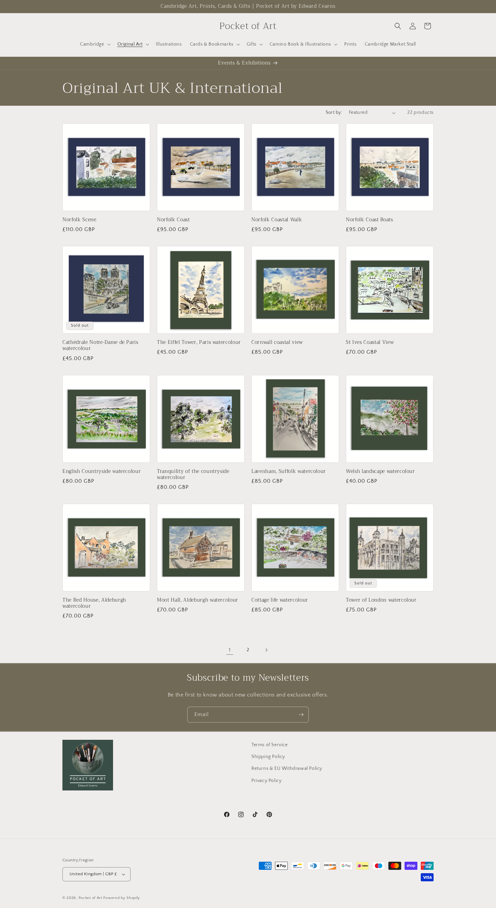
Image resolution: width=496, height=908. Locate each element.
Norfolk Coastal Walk (276, 220)
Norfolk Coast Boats (369, 220)
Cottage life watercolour (279, 600)
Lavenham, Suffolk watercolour (288, 472)
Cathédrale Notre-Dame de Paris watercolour (100, 345)
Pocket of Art (90, 898)
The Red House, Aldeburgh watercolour (94, 603)
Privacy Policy (266, 780)
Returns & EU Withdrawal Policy (286, 768)
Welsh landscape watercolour (380, 472)
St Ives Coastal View (370, 342)
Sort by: (334, 112)
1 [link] (230, 650)
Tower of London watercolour (381, 600)
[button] (94, 44)
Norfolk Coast (173, 220)
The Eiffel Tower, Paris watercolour (199, 342)
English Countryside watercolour (101, 472)
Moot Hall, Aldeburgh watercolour (197, 600)
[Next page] (266, 649)
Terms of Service (269, 745)
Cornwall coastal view (277, 342)
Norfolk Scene (79, 220)
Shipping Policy (268, 756)
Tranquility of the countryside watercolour (193, 475)
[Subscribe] (301, 715)
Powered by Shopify (121, 898)
